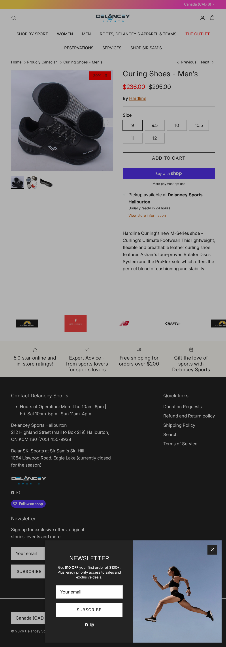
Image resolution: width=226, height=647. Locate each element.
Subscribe (89, 609)
